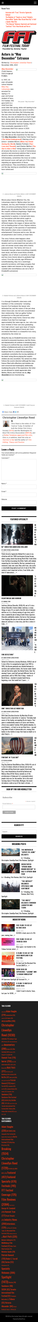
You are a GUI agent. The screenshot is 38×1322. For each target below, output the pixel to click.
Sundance (7, 1094)
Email (4, 491)
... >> (15, 572)
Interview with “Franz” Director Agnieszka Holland (19, 13)
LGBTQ (13, 1064)
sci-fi (4, 1089)
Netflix (5, 1077)
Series (9, 1262)
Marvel (4, 1068)
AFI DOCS (11, 1131)
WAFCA (28, 433)
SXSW (8, 1100)
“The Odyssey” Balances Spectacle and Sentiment (21, 24)
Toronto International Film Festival (9, 1292)
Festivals (9, 1186)
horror (7, 1061)
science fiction (12, 1089)
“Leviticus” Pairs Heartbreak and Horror (18, 26)
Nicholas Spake (8, 1251)
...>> (14, 935)
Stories (12, 1282)
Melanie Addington (8, 1240)
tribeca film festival (8, 1111)
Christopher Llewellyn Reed (20, 63)
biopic (10, 1018)
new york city (6, 1080)
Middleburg (9, 1071)
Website (4, 499)
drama (9, 1049)
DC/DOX (11, 1169)
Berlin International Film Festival (9, 1139)
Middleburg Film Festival (9, 1074)
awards (4, 1018)
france (12, 1052)
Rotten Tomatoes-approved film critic (18, 435)
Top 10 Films (13, 1103)
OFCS (11, 431)
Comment (6, 458)
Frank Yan (11, 1205)
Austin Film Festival (7, 1137)
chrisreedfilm (8, 1020)
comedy (5, 1038)
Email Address (8, 804)
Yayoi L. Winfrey (11, 1309)
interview (6, 1064)
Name (4, 483)
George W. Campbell (7, 1055)
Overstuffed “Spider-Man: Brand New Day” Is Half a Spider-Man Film (21, 20)
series (4, 1092)
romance (11, 1086)
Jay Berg (9, 1228)
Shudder (10, 1092)
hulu (14, 1062)
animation (10, 1015)
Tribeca (12, 1109)
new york (13, 1077)
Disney (6, 1041)
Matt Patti (10, 1236)
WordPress (22, 1319)
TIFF (7, 1103)
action (4, 1012)
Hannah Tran (9, 1057)
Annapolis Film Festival (8, 1134)
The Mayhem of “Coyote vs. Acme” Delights (19, 17)
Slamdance (5, 1265)
